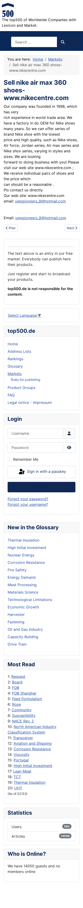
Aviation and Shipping (33, 743)
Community (22, 710)
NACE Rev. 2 (23, 721)
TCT (17, 776)
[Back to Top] (75, 899)
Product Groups (21, 387)
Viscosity (22, 754)
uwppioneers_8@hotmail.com (40, 201)
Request (18, 676)
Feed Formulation (27, 698)
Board (17, 682)
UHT (18, 788)
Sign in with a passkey (46, 471)
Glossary (15, 366)
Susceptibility (24, 715)
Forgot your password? (28, 498)
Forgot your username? (28, 504)
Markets (15, 373)
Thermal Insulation (29, 782)
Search (71, 42)
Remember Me (25, 459)
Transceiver (23, 737)
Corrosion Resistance (32, 749)
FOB (15, 687)
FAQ (11, 395)
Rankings (15, 358)
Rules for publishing (25, 380)
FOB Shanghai (24, 693)
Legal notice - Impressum (30, 402)
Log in (41, 487)
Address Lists (19, 351)
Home (13, 344)
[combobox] (34, 42)
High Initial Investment (33, 765)
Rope (16, 704)
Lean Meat (22, 771)
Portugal (21, 760)
